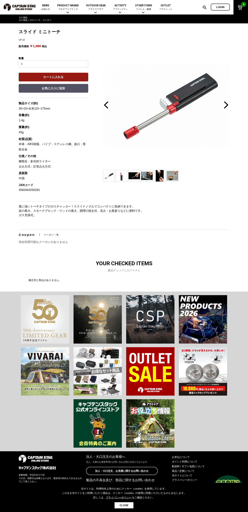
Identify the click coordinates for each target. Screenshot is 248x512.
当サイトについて (182, 475)
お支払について (181, 457)
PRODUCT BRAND (68, 7)
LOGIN (220, 7)
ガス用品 (23, 17)
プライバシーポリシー (184, 479)
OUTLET (165, 7)
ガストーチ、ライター (40, 20)
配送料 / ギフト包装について (188, 466)
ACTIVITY (120, 7)
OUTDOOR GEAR (96, 7)
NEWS (45, 7)
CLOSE (124, 505)
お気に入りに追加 (53, 88)
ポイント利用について (184, 461)
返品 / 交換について (183, 470)
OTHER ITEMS (143, 7)
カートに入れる (53, 77)
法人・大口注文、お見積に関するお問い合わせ (122, 470)
